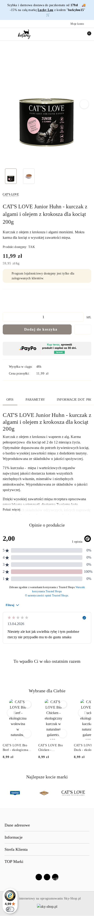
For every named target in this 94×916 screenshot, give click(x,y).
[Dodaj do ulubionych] (82, 329)
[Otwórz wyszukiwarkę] (66, 34)
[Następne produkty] (82, 713)
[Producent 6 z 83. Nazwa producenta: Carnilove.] (44, 793)
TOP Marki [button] (14, 861)
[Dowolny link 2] (55, 877)
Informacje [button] (14, 837)
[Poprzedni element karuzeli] (5, 793)
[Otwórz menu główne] (5, 34)
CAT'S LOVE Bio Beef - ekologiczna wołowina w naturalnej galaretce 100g (16, 748)
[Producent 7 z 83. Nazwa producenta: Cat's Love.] (73, 793)
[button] (84, 104)
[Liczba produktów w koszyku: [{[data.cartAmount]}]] (86, 34)
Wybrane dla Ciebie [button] (47, 690)
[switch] (10, 909)
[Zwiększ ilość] (80, 317)
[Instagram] (47, 877)
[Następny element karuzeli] (89, 793)
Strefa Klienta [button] (16, 849)
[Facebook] (39, 877)
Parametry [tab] (35, 399)
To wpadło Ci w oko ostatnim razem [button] (47, 661)
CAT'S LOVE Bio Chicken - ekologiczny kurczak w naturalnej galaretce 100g (53, 748)
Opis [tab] (10, 399)
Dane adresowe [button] (17, 825)
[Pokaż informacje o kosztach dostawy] (51, 373)
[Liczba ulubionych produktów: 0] (76, 34)
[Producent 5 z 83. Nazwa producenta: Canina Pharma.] (15, 793)
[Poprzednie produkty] (11, 713)
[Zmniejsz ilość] (6, 317)
